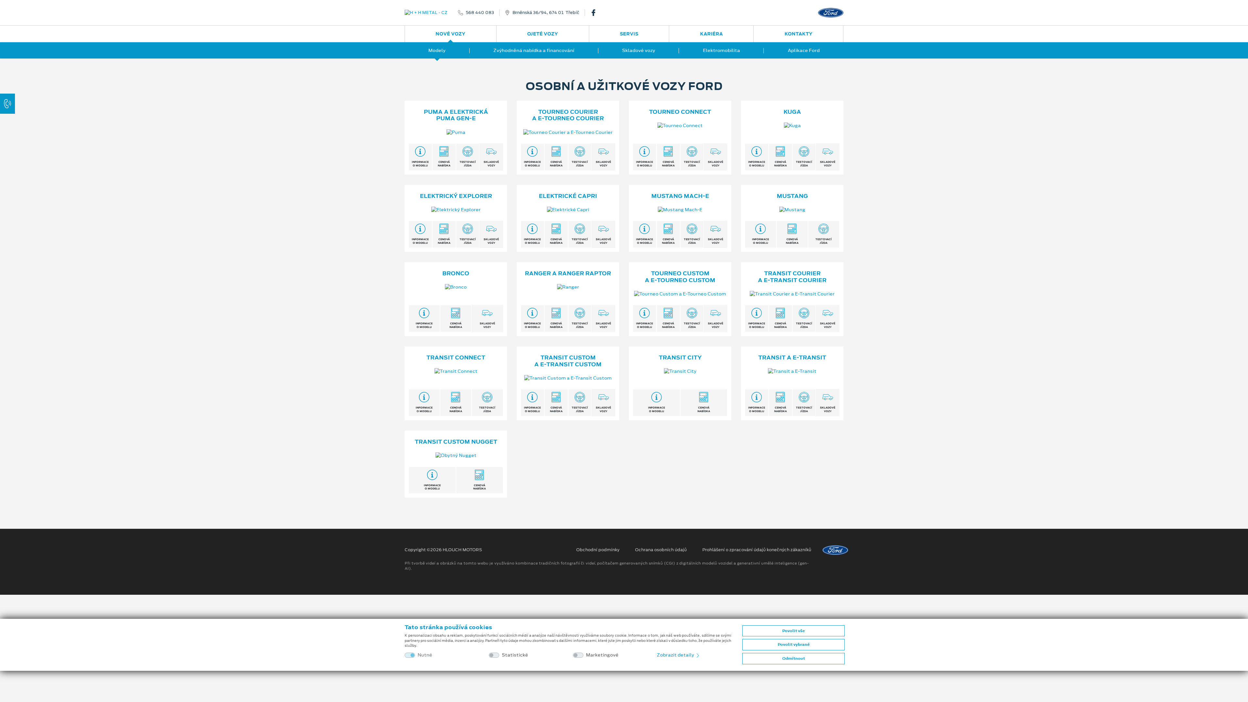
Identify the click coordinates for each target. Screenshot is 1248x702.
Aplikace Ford (804, 50)
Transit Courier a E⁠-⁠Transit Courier (792, 276)
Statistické (515, 655)
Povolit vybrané (794, 644)
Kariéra (711, 34)
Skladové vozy (638, 50)
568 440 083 (480, 13)
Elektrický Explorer (456, 196)
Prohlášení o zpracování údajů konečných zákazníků (756, 550)
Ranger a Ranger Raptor (568, 273)
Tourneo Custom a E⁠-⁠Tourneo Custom (680, 276)
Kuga (792, 112)
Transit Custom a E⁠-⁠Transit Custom (568, 361)
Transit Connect (455, 357)
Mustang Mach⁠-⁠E (680, 196)
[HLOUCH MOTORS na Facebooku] (596, 12)
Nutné (425, 655)
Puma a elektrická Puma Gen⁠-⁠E (456, 115)
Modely (437, 50)
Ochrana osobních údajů (661, 550)
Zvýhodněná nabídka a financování (533, 50)
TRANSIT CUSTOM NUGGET (456, 442)
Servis (629, 34)
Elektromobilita (721, 50)
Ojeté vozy (542, 34)
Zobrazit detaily (676, 655)
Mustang (792, 196)
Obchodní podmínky (597, 550)
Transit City (680, 357)
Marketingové (602, 655)
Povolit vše (793, 630)
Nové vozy (450, 34)
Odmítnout (793, 658)
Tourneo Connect (680, 112)
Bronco (455, 273)
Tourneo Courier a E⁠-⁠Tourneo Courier (568, 115)
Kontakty (798, 34)
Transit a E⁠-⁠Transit (792, 357)
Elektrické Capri (568, 196)
